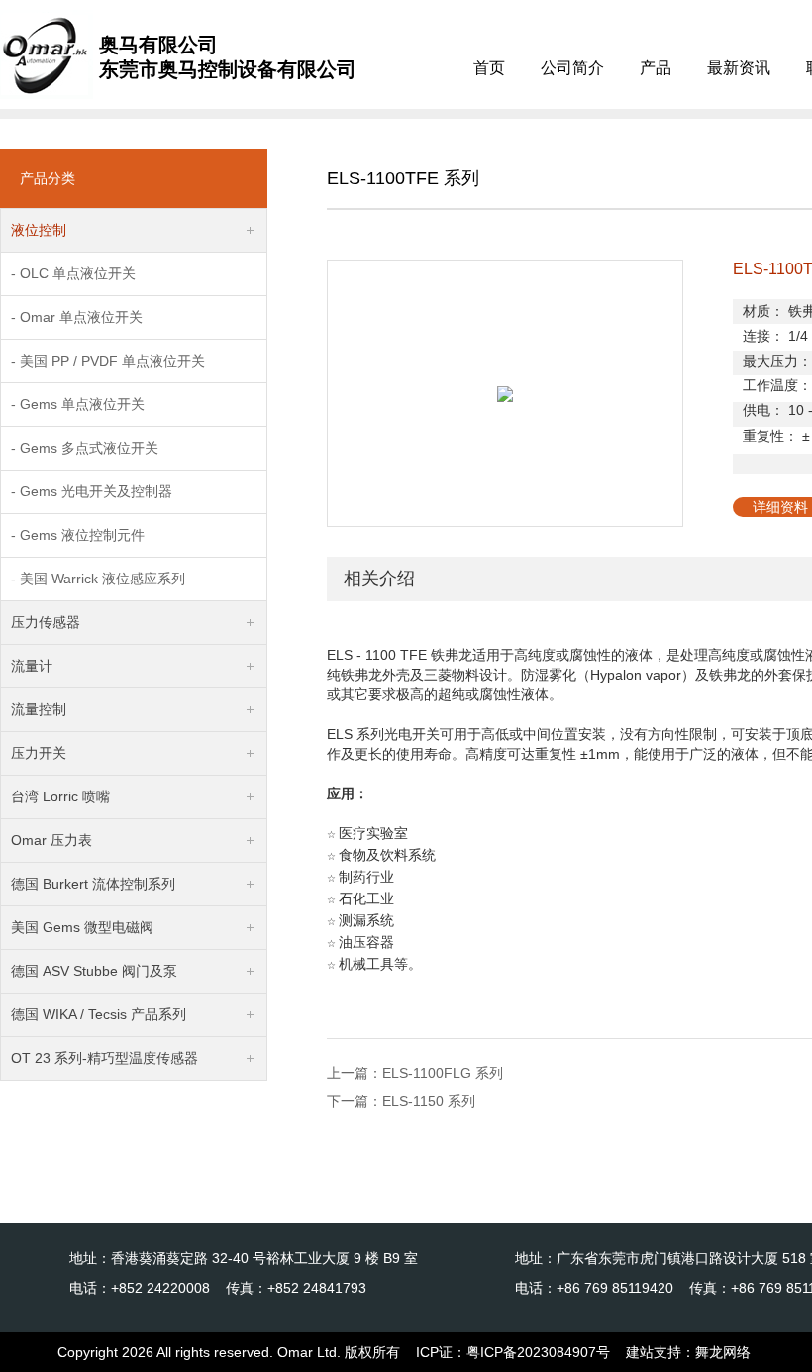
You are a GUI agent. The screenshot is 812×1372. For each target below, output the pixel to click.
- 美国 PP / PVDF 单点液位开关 (108, 361)
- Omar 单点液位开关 (77, 317)
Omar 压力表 (51, 840)
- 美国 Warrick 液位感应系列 (98, 578)
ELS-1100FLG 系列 (442, 1073)
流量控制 (38, 709)
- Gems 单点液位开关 (78, 404)
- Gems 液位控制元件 (78, 535)
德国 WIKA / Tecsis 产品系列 (98, 1014)
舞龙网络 (723, 1352)
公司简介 (572, 67)
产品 (655, 67)
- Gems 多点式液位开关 (84, 448)
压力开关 (38, 753)
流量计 (31, 666)
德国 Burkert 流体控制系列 (93, 884)
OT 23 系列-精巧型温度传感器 (104, 1058)
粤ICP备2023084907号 (538, 1352)
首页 (489, 67)
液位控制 (38, 230)
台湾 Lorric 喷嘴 (60, 796)
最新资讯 (738, 67)
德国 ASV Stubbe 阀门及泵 (94, 971)
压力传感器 (45, 622)
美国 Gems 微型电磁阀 (82, 927)
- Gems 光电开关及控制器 (91, 491)
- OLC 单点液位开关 (73, 273)
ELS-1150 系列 (428, 1100)
